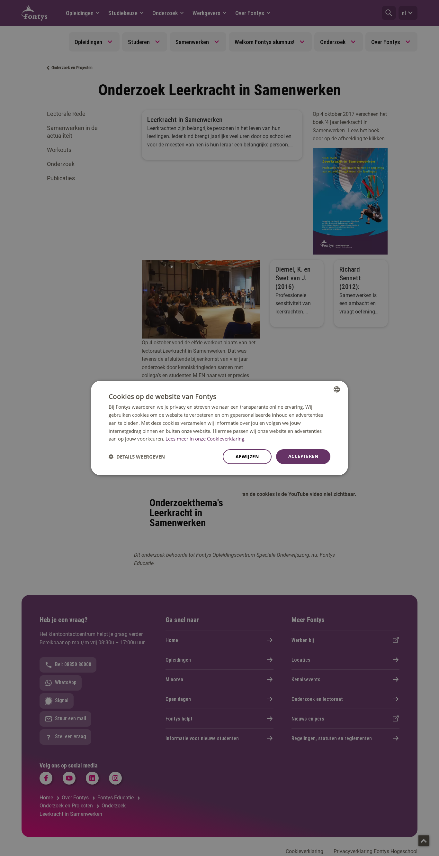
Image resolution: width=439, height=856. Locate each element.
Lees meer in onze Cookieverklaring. (206, 438)
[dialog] (219, 428)
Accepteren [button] (303, 456)
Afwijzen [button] (247, 456)
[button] (137, 456)
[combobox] (337, 389)
